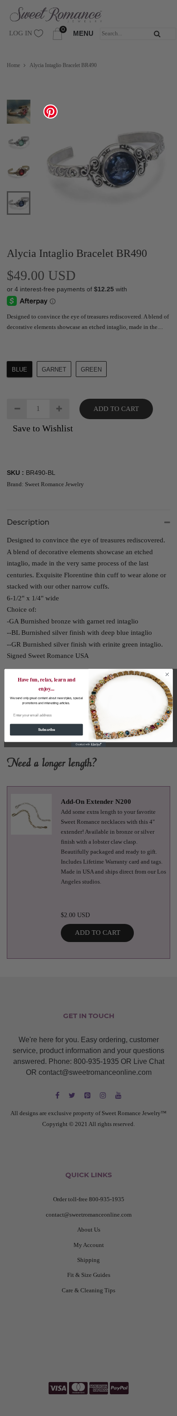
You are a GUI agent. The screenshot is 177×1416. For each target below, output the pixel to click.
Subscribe (46, 729)
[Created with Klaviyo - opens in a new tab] (88, 744)
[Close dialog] (167, 674)
